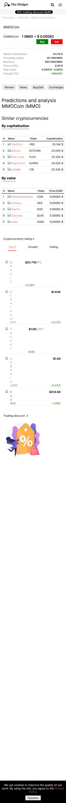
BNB (11, 395)
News (23, 87)
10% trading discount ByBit (34, 12)
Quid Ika (17, 215)
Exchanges (56, 87)
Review (9, 87)
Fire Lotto (18, 157)
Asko (15, 221)
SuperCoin (18, 163)
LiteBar (16, 169)
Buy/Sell (38, 87)
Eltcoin (16, 150)
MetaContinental (22, 196)
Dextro (16, 209)
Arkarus (16, 203)
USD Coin (11, 370)
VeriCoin (17, 144)
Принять (33, 798)
